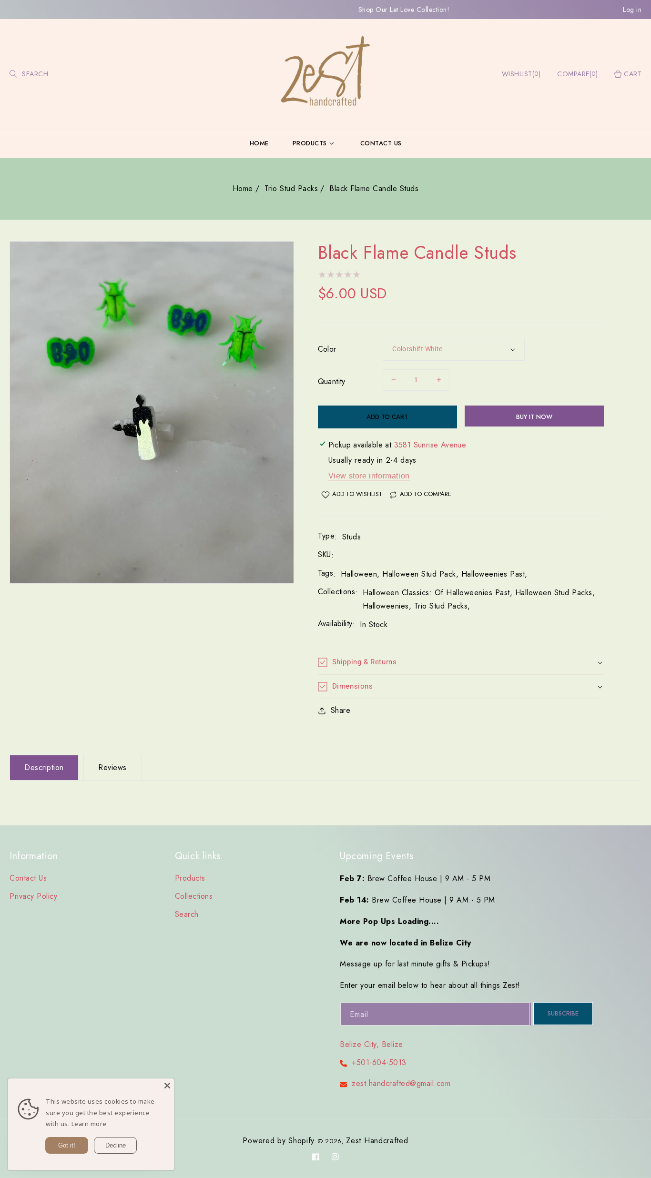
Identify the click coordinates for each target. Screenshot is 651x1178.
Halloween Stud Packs (553, 592)
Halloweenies (386, 605)
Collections (194, 896)
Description (44, 767)
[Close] (167, 1085)
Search (187, 914)
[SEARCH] (14, 74)
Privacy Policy (33, 896)
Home (243, 188)
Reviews (112, 767)
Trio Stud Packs (291, 188)
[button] (13, 74)
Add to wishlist (357, 493)
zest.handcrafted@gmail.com (401, 1083)
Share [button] (341, 710)
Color (327, 349)
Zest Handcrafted (377, 1140)
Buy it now (534, 416)
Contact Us (28, 878)
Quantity (332, 381)
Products (190, 878)
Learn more (89, 1123)
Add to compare (425, 493)
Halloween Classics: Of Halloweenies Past (436, 592)
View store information (369, 476)
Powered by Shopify (279, 1140)
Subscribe (563, 1013)
